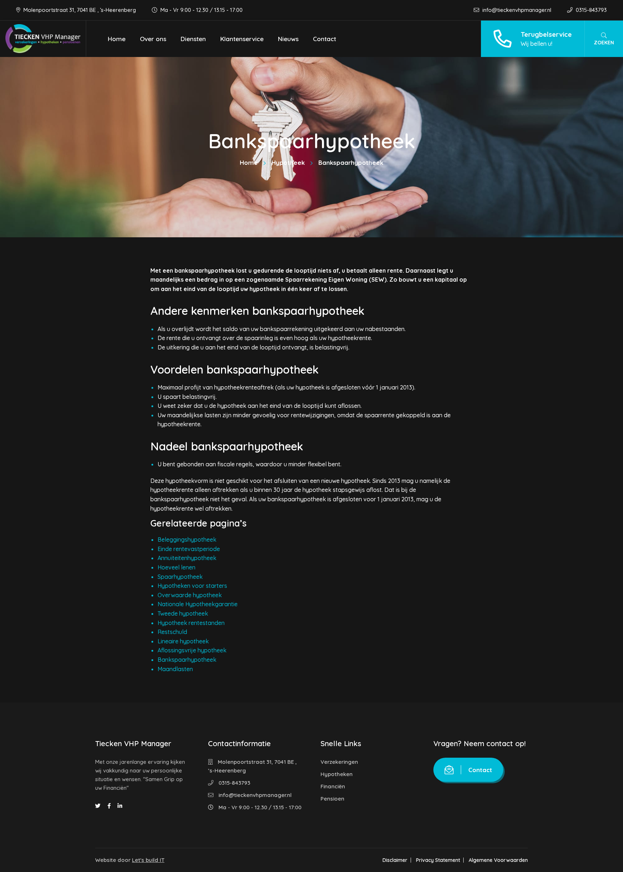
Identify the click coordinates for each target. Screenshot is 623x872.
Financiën (333, 786)
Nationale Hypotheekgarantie (198, 604)
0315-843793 (590, 9)
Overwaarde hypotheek (190, 595)
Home (116, 39)
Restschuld (172, 631)
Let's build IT (148, 859)
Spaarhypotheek (180, 576)
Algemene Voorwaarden (498, 860)
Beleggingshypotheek (187, 539)
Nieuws (288, 39)
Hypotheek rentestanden (191, 622)
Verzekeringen (339, 761)
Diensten (193, 39)
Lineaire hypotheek (183, 641)
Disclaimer (395, 860)
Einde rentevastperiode (189, 548)
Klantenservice (242, 39)
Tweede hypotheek (183, 613)
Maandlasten (175, 669)
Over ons (153, 39)
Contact (324, 39)
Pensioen (332, 798)
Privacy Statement (438, 860)
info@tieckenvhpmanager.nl (517, 9)
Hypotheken (337, 774)
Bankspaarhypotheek (187, 659)
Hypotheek (288, 162)
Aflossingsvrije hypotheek (192, 650)
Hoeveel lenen (176, 567)
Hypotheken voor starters (192, 585)
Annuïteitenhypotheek (187, 557)
